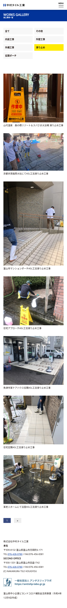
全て (7, 31)
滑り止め (40, 47)
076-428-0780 (15, 554)
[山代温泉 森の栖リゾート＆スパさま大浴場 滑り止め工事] (33, 98)
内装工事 (9, 39)
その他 (39, 31)
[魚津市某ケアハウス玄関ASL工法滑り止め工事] (33, 360)
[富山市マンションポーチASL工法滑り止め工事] (33, 223)
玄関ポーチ (10, 55)
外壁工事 (40, 39)
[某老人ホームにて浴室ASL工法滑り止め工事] (33, 479)
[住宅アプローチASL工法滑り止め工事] (33, 300)
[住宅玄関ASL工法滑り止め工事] (33, 420)
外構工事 (9, 47)
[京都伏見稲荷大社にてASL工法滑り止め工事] (33, 152)
